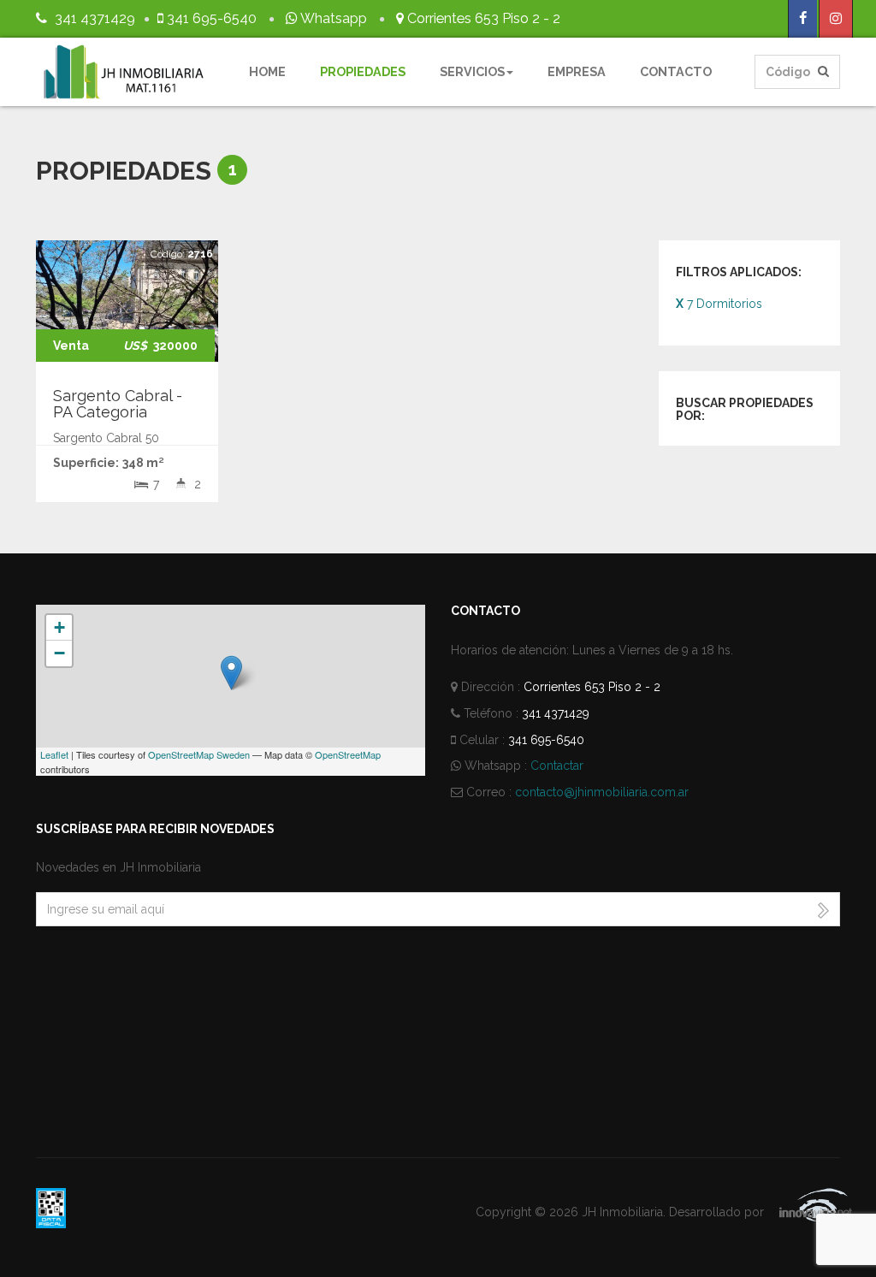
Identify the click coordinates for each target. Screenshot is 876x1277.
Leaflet (54, 754)
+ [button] (59, 627)
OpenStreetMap (348, 754)
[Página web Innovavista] (803, 1212)
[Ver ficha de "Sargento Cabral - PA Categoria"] (127, 301)
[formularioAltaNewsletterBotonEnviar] (823, 909)
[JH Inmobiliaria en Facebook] (803, 19)
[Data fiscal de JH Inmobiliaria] (51, 1207)
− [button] (59, 653)
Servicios (472, 71)
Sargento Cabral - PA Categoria (117, 404)
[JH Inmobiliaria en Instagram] (836, 19)
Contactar (556, 765)
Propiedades (362, 71)
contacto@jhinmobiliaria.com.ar (602, 792)
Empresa (577, 71)
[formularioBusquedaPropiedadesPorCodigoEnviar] (823, 72)
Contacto (676, 71)
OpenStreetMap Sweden (199, 754)
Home (267, 71)
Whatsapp (332, 18)
